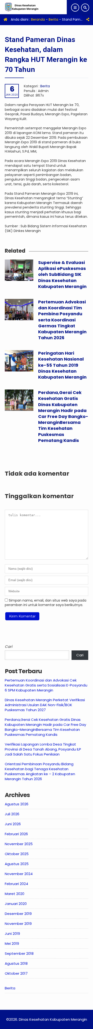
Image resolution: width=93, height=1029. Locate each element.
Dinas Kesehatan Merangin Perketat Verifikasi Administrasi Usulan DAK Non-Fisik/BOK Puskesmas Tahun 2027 (45, 704)
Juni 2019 (12, 933)
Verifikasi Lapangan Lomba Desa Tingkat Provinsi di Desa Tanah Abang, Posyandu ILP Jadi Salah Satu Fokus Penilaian (43, 749)
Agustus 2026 (16, 804)
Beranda (38, 19)
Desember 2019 (18, 913)
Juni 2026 (13, 823)
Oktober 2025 (17, 853)
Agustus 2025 (17, 863)
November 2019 (18, 923)
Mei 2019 (12, 943)
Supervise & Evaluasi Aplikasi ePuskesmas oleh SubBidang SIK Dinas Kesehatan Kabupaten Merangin (62, 274)
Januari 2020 (16, 903)
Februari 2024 (16, 883)
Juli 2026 (12, 813)
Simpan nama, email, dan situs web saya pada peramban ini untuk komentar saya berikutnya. (45, 602)
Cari (8, 646)
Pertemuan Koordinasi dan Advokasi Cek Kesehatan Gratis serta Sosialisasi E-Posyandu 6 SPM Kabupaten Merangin (46, 685)
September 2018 (19, 953)
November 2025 (19, 843)
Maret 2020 (14, 893)
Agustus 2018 (16, 963)
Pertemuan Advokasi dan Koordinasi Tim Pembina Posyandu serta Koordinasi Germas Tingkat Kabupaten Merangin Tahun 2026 (62, 320)
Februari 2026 (16, 833)
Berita (53, 19)
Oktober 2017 (16, 973)
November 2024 (19, 873)
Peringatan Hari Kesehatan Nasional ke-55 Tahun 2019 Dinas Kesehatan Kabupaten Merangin (62, 365)
